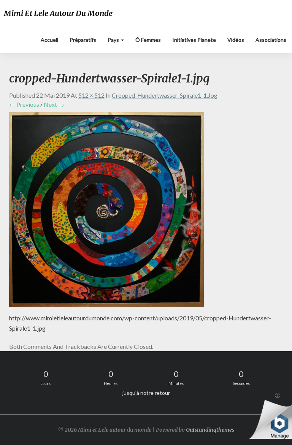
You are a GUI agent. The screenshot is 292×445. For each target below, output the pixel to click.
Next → (54, 104)
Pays (114, 39)
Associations (271, 39)
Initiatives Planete (194, 39)
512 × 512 (91, 95)
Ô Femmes (148, 39)
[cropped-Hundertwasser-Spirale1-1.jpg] (106, 211)
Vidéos (235, 39)
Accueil (49, 39)
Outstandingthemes (210, 429)
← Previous (24, 104)
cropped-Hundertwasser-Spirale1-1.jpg (164, 95)
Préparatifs (83, 39)
